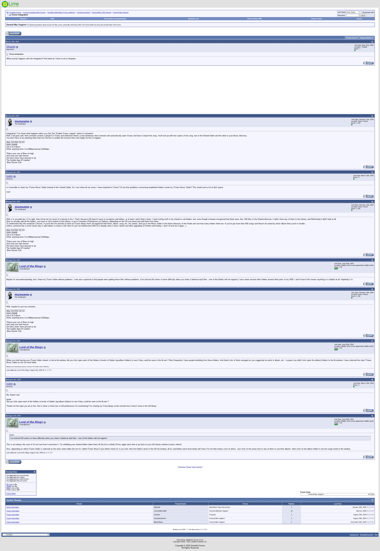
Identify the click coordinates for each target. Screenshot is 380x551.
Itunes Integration (12, 507)
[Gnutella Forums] (10, 7)
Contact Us (354, 535)
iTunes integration (12, 515)
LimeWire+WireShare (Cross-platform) (61, 12)
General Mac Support (121, 12)
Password (341, 15)
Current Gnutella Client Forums (34, 12)
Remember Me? (368, 12)
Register (23, 19)
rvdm (9, 176)
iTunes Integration (12, 511)
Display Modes (366, 38)
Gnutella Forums (15, 12)
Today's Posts (316, 19)
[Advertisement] (190, 89)
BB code (9, 484)
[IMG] (8, 488)
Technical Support (83, 12)
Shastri (10, 46)
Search (359, 19)
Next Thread (196, 467)
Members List (193, 19)
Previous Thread (185, 467)
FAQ (52, 19)
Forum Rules (11, 493)
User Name (342, 12)
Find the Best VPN (254, 19)
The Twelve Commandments (115, 19)
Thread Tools (351, 38)
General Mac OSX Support (101, 12)
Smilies (8, 486)
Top (376, 535)
